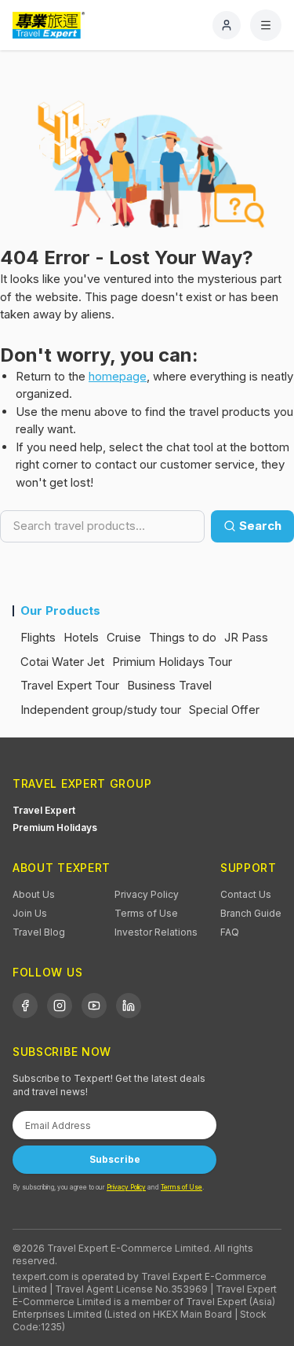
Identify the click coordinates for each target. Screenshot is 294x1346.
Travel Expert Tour (69, 685)
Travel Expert (44, 810)
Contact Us (245, 894)
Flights (38, 637)
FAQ (229, 932)
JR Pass (246, 637)
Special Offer (224, 709)
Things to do (182, 637)
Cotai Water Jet (62, 661)
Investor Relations (156, 932)
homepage (118, 376)
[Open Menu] (265, 25)
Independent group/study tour (100, 709)
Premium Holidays (55, 827)
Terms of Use (146, 913)
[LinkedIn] (128, 1005)
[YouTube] (94, 1005)
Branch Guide (250, 913)
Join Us (30, 913)
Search (260, 525)
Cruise (124, 637)
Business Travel (169, 685)
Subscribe (114, 1159)
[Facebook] (25, 1005)
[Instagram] (59, 1005)
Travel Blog (39, 932)
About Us (34, 894)
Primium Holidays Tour (172, 661)
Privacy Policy (146, 894)
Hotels (81, 637)
